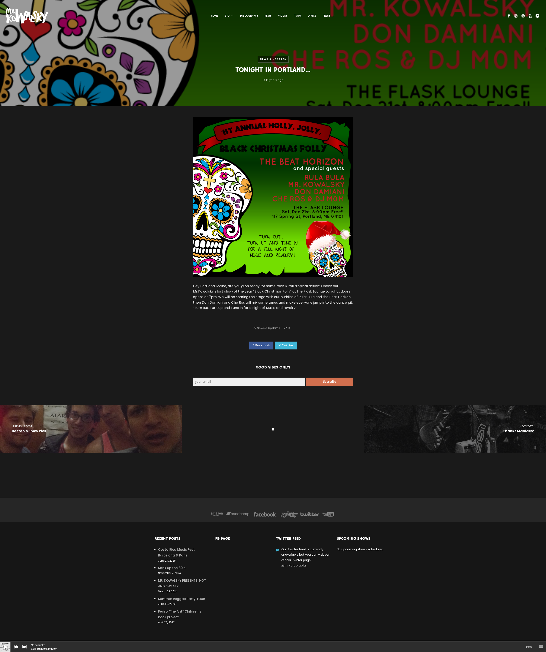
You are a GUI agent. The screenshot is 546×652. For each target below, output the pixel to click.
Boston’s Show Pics (29, 429)
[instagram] (515, 16)
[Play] (2, 644)
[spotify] (522, 16)
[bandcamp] (537, 16)
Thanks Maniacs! (518, 429)
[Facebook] (265, 514)
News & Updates (273, 59)
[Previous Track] (15, 650)
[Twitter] (309, 514)
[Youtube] (328, 514)
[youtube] (529, 16)
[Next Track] (23, 650)
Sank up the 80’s (172, 568)
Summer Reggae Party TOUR (181, 599)
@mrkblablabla (293, 565)
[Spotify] (289, 514)
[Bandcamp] (237, 514)
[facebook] (508, 16)
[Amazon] (217, 514)
